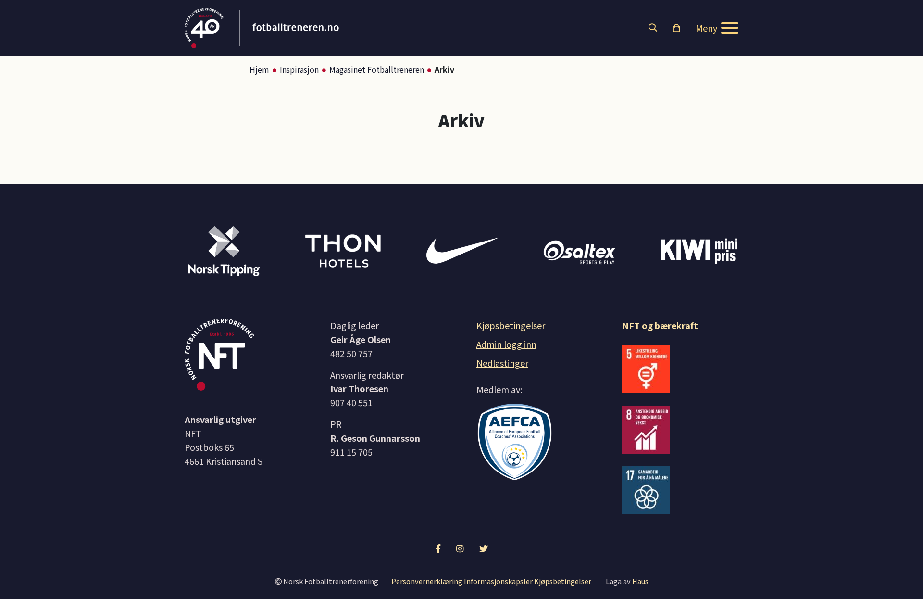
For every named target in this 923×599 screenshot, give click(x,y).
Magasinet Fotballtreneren (376, 69)
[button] (653, 28)
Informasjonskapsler (498, 581)
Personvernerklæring (426, 581)
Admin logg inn (506, 344)
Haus (640, 581)
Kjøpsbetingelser (510, 325)
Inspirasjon (299, 69)
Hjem (259, 69)
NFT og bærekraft (660, 325)
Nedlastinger (502, 363)
